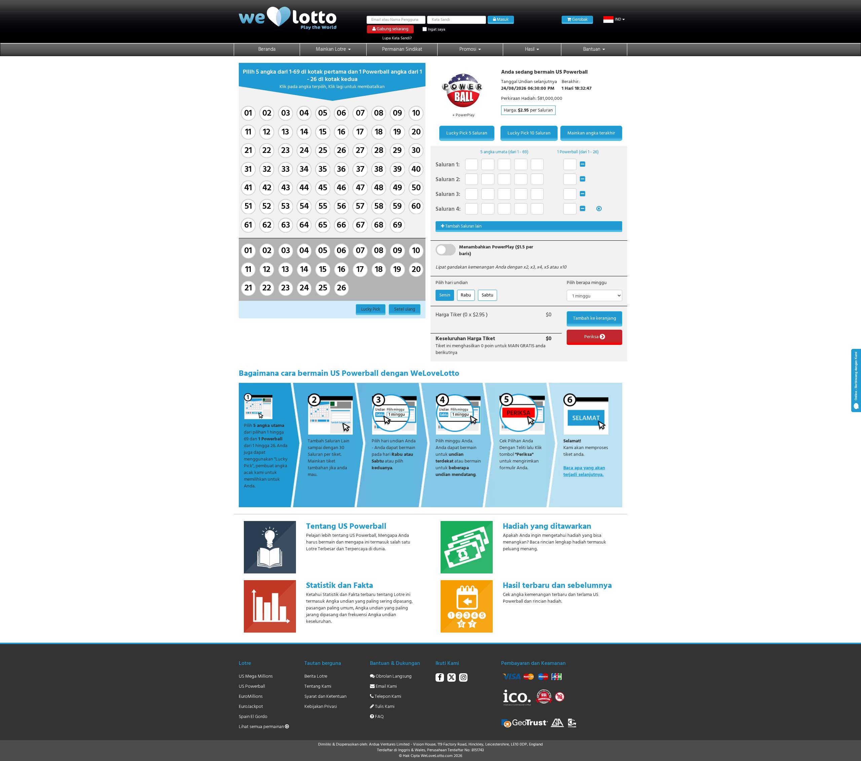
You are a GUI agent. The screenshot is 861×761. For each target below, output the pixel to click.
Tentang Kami (317, 686)
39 (397, 169)
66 (341, 225)
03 (285, 113)
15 (323, 132)
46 (341, 188)
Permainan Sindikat (402, 49)
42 (266, 188)
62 (266, 225)
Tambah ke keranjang (594, 318)
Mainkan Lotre (331, 49)
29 (397, 151)
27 (360, 151)
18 (379, 132)
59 (397, 206)
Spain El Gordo (253, 717)
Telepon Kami (387, 696)
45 (322, 188)
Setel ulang (404, 309)
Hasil (530, 49)
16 (341, 132)
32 (267, 169)
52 (266, 206)
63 (285, 225)
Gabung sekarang (392, 29)
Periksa (592, 337)
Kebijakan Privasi (320, 707)
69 (397, 225)
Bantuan (592, 49)
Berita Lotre (315, 676)
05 (322, 113)
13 (285, 132)
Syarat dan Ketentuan (325, 696)
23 (285, 151)
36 (341, 169)
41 (248, 188)
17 (360, 132)
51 (248, 206)
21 (248, 151)
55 (323, 206)
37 (360, 169)
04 (304, 113)
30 (416, 151)
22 (266, 151)
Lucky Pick (370, 309)
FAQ (379, 717)
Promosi (468, 49)
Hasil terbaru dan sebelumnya (557, 585)
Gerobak (579, 19)
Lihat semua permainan (262, 727)
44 (304, 188)
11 (248, 132)
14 (304, 132)
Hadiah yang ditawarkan (547, 526)
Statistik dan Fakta (339, 585)
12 (266, 132)
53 (285, 206)
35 (323, 169)
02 (266, 113)
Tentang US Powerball (346, 526)
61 (248, 225)
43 (285, 188)
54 (304, 206)
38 (378, 169)
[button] (614, 19)
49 (397, 188)
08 (378, 113)
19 (397, 132)
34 (304, 169)
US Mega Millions (256, 676)
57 (360, 206)
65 (322, 225)
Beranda (266, 49)
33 (286, 169)
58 (378, 206)
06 (341, 113)
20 (416, 132)
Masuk (502, 19)
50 (416, 188)
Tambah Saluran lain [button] (463, 226)
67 (360, 225)
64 (304, 225)
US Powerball (252, 686)
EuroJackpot (251, 707)
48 (378, 188)
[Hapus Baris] (582, 164)
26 (341, 151)
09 (397, 113)
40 (416, 169)
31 (248, 169)
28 (378, 151)
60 (416, 206)
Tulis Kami (384, 707)
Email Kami (386, 686)
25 (323, 151)
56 (341, 206)
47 (360, 188)
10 (416, 113)
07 (360, 113)
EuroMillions (251, 696)
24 (304, 151)
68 (378, 225)
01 (248, 113)
